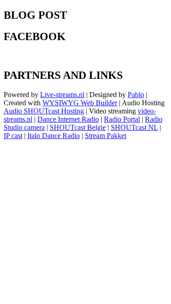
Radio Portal (122, 119)
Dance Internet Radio (68, 119)
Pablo (136, 94)
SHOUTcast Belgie (78, 127)
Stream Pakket (105, 135)
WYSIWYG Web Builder (79, 103)
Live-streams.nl (62, 94)
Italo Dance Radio (53, 135)
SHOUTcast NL (134, 127)
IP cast (13, 135)
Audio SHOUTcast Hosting (44, 111)
